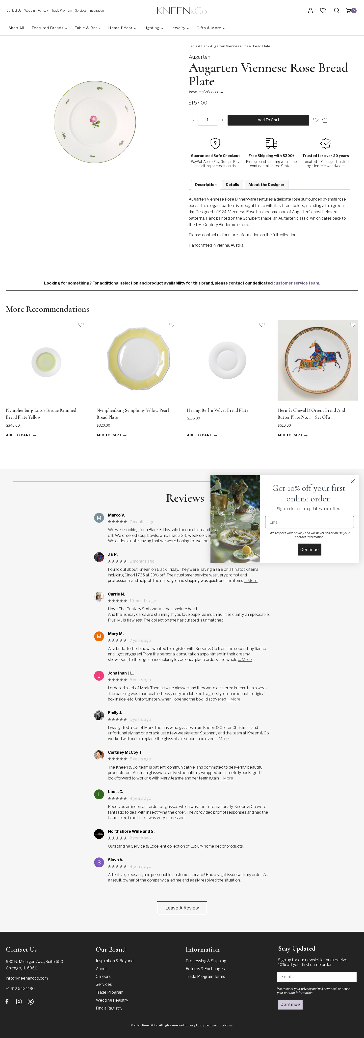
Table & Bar (198, 46)
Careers (103, 976)
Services (80, 10)
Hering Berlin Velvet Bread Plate (217, 410)
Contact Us (13, 10)
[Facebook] (7, 1002)
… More (251, 580)
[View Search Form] (336, 10)
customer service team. (296, 283)
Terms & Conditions (219, 1025)
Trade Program (62, 10)
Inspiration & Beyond (114, 961)
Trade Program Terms (205, 976)
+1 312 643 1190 (20, 988)
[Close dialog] (352, 481)
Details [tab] (232, 184)
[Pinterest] (31, 1002)
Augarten (199, 57)
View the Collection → (206, 92)
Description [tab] (206, 184)
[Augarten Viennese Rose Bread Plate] (94, 124)
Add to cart (268, 120)
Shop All (16, 28)
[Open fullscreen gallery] (170, 200)
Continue (290, 1004)
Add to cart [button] (18, 435)
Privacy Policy (194, 1025)
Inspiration (96, 10)
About (101, 968)
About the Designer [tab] (266, 184)
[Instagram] (19, 1002)
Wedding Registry (36, 10)
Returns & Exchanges (205, 968)
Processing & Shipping (206, 961)
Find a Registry (109, 1008)
